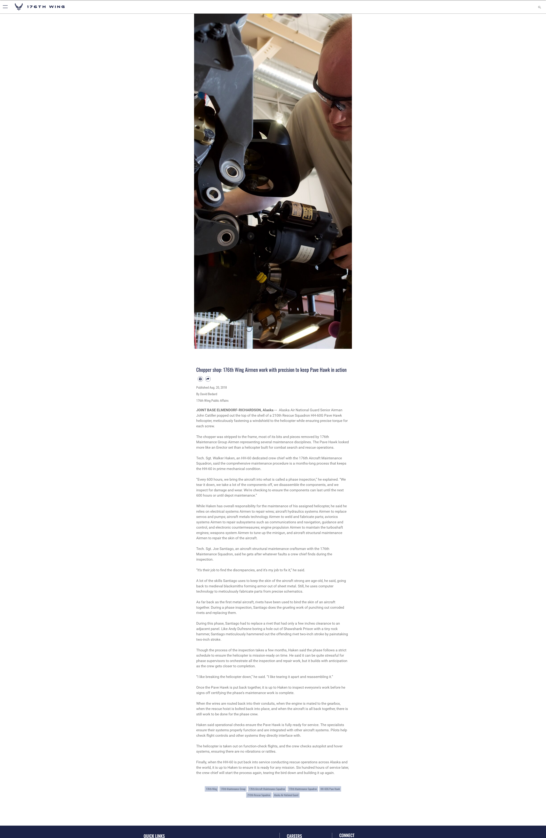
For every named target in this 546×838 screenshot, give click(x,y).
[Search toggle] (539, 7)
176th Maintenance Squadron (303, 789)
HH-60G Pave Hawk (330, 789)
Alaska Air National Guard (286, 795)
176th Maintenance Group (233, 789)
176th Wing (211, 789)
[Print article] (200, 379)
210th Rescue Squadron (258, 795)
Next (344, 181)
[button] (4, 7)
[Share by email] (208, 379)
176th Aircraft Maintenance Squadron (267, 789)
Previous (202, 181)
